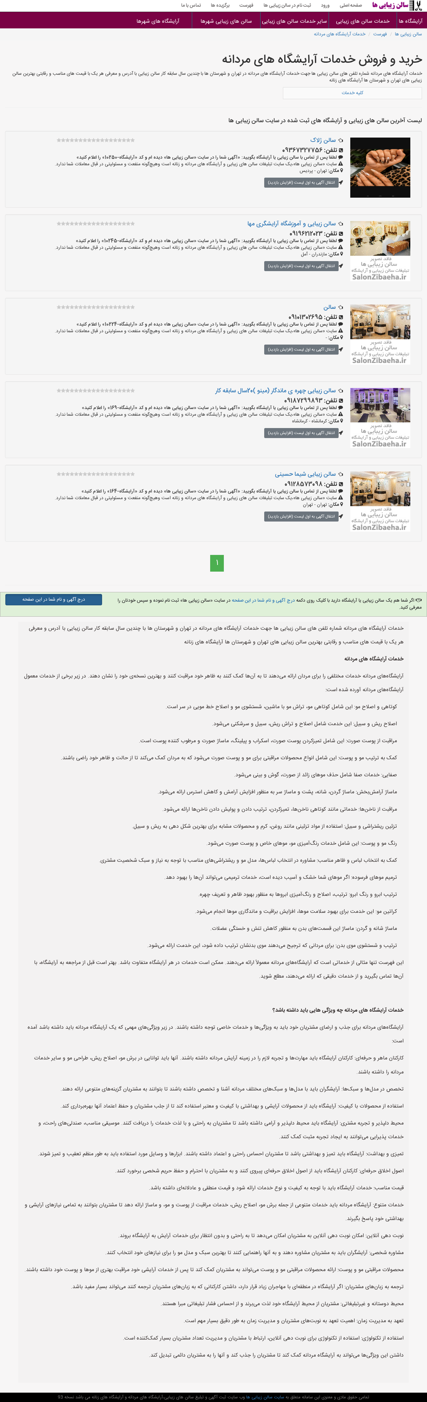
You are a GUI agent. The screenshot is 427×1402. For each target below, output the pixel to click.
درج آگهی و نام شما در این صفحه (263, 601)
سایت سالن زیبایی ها (264, 1397)
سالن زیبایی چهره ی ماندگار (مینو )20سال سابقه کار (276, 391)
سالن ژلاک (323, 141)
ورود (325, 6)
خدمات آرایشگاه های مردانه (339, 34)
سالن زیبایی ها (408, 34)
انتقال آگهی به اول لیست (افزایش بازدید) (301, 182)
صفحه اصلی (351, 6)
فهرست (247, 6)
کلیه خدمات (352, 93)
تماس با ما (191, 6)
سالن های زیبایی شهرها (226, 21)
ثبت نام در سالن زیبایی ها (287, 6)
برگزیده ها (220, 6)
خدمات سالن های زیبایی (363, 21)
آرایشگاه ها (412, 21)
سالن (330, 308)
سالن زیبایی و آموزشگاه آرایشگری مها (292, 224)
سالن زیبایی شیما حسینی (305, 474)
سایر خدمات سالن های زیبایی (294, 21)
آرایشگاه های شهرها (157, 21)
